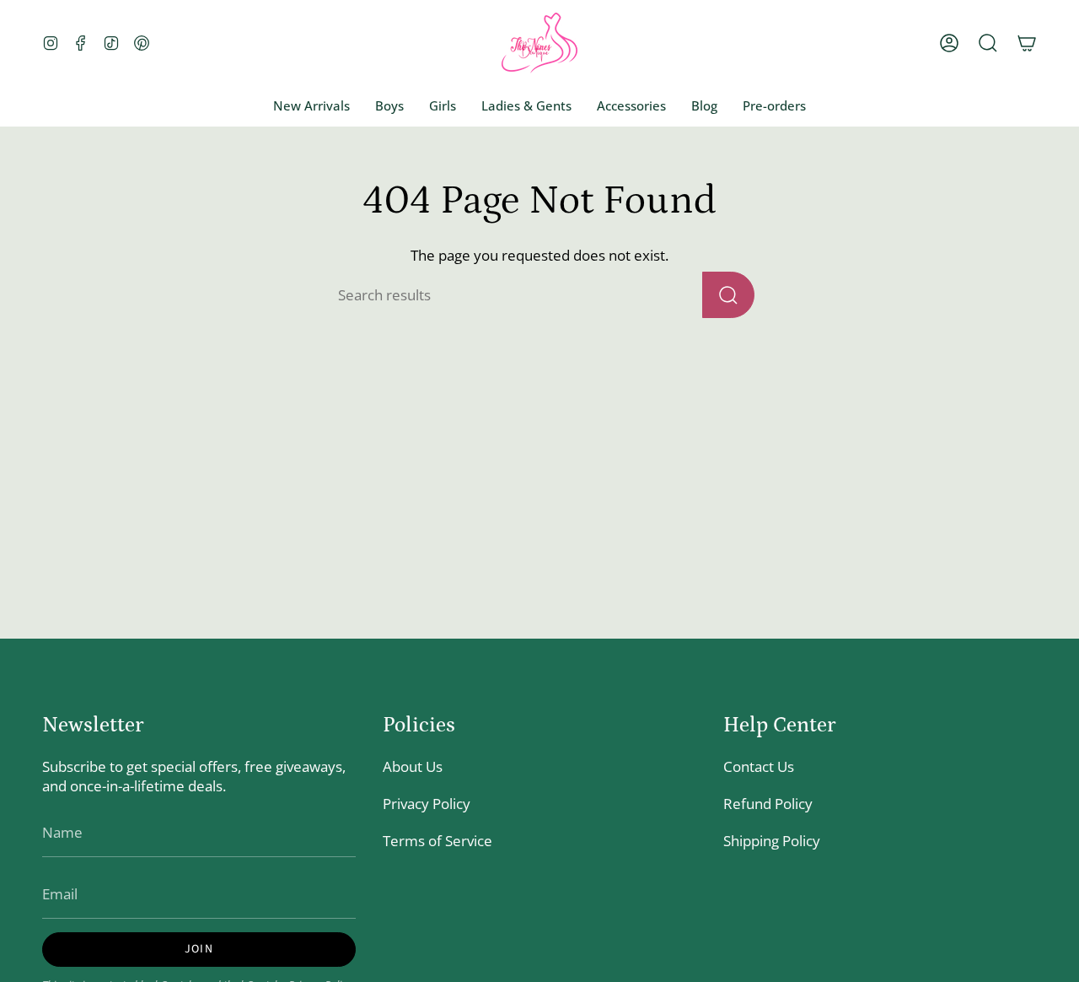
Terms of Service (437, 840)
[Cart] (1026, 43)
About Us (413, 766)
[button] (988, 43)
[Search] (728, 295)
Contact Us (758, 766)
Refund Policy (768, 803)
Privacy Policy (426, 803)
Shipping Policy (771, 840)
